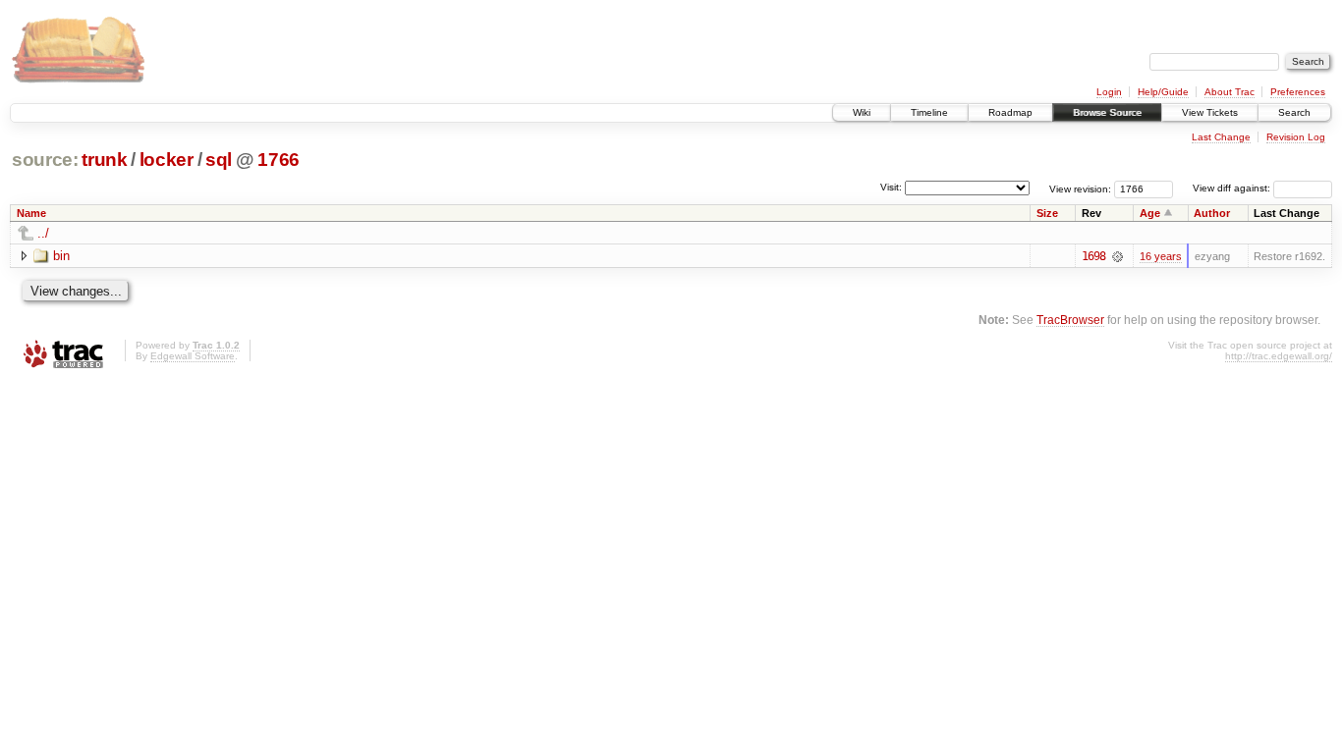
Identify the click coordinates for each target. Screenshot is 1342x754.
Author (1212, 213)
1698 (1093, 256)
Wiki (861, 112)
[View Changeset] (1117, 256)
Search (1294, 112)
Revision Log (1295, 137)
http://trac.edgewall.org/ (1278, 355)
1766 (278, 159)
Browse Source (1107, 112)
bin (61, 255)
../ (43, 233)
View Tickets (1210, 112)
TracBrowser (1070, 319)
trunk (104, 159)
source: (45, 159)
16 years (1161, 256)
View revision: (1080, 188)
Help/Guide (1163, 91)
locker (167, 159)
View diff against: (1233, 188)
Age (1150, 213)
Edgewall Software (192, 355)
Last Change (1221, 137)
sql (218, 159)
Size (1047, 213)
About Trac (1229, 91)
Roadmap (1010, 112)
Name (31, 213)
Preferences (1297, 91)
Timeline (929, 112)
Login (1109, 91)
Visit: (891, 187)
